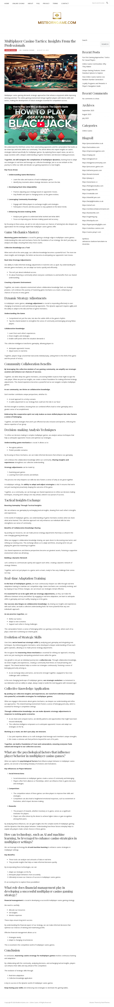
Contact (65, 3)
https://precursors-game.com (92, 166)
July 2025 (85, 118)
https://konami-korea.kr (90, 174)
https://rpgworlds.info (90, 190)
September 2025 (88, 110)
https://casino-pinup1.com (91, 232)
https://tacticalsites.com (90, 147)
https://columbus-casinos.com (93, 228)
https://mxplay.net (88, 155)
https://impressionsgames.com (93, 151)
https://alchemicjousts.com (92, 170)
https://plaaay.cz (88, 178)
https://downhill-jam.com (91, 197)
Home (6, 3)
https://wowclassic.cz (89, 182)
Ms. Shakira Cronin (27, 50)
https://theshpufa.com (90, 220)
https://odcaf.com (88, 205)
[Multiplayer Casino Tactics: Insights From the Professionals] (40, 73)
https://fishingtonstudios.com (92, 186)
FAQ (38, 3)
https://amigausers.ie (89, 159)
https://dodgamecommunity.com (94, 163)
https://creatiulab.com (90, 193)
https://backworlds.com (90, 213)
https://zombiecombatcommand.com (95, 209)
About (30, 3)
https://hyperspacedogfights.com (94, 224)
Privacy (46, 3)
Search (84, 40)
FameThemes (105, 1002)
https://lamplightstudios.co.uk (92, 201)
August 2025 (86, 114)
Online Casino (18, 3)
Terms (55, 3)
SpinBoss (85, 239)
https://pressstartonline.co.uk (92, 143)
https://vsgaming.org (89, 217)
